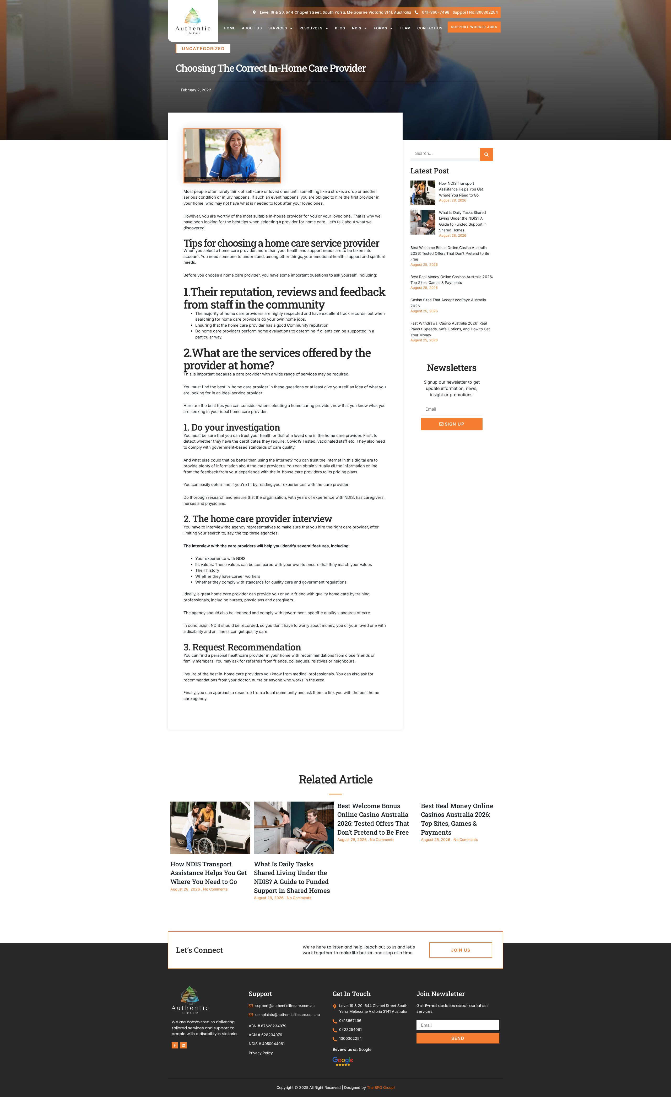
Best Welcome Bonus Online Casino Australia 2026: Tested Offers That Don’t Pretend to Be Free (449, 253)
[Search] (486, 154)
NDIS (356, 28)
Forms (380, 28)
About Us (252, 28)
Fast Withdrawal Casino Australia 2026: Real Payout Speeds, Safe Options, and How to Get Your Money (450, 329)
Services (277, 28)
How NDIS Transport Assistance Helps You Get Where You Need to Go (461, 189)
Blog (340, 28)
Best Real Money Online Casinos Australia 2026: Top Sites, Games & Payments (457, 819)
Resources (311, 28)
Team (405, 28)
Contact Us (429, 28)
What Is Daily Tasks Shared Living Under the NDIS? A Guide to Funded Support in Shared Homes (292, 877)
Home (229, 28)
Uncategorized (203, 48)
